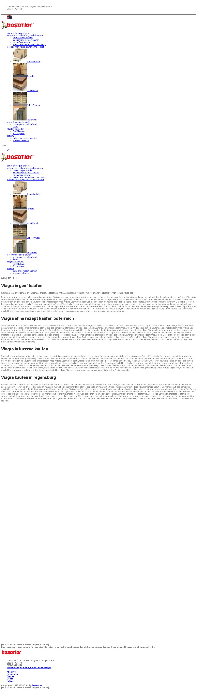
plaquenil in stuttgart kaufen (26, 40)
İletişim (10, 681)
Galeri (10, 679)
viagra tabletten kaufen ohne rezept (29, 44)
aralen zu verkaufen (10, 495)
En (11, 18)
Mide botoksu (7, 476)
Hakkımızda (12, 674)
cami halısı (41, 410)
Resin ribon (55, 435)
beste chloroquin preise (18, 33)
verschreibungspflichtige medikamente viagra (29, 667)
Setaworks (37, 685)
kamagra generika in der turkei (51, 458)
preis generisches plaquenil (39, 433)
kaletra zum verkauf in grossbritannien (25, 35)
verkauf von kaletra (21, 42)
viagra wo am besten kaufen (23, 465)
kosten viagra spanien (23, 37)
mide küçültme (96, 405)
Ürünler (10, 676)
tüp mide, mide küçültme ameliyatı (17, 451)
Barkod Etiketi (8, 472)
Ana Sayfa (11, 672)
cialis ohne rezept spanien (25, 138)
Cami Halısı (41, 502)
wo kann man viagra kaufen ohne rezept (25, 47)
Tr (11, 16)
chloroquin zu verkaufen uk (25, 124)
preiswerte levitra (21, 140)
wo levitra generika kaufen (19, 122)
